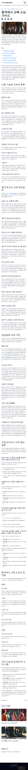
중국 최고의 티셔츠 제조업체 (9, 723)
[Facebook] (2, 19)
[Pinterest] (8, 19)
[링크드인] (11, 19)
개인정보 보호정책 (15, 766)
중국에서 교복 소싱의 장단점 (9, 60)
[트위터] (5, 19)
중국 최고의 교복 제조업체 (9, 53)
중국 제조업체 (13, 193)
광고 (10, 766)
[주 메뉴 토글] (24, 2)
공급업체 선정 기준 (7, 55)
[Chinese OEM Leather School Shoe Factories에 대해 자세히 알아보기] (13, 732)
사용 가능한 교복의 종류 (8, 51)
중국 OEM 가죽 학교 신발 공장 (9, 741)
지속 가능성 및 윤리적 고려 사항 (10, 62)
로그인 (13, 751)
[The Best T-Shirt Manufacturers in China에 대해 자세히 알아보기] (13, 714)
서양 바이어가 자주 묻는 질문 (9, 58)
